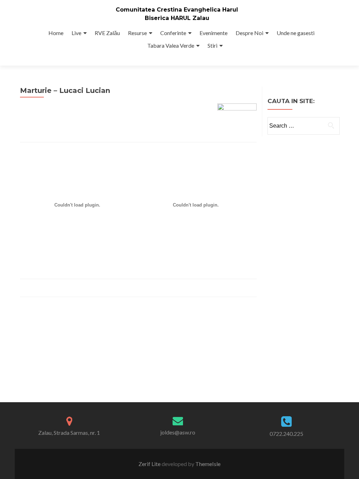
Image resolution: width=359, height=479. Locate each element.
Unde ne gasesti (295, 32)
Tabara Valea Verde (170, 45)
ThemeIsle (208, 463)
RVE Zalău (107, 32)
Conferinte (173, 32)
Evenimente (213, 32)
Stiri (212, 45)
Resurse (137, 32)
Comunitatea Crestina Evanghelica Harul (177, 9)
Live (76, 32)
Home (55, 32)
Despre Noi (249, 32)
